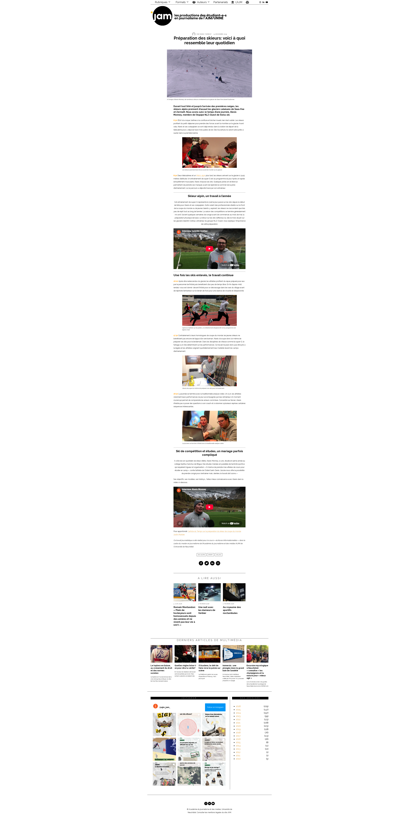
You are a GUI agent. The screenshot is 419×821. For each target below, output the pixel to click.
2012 (238, 752)
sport (210, 554)
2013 (238, 749)
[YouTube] (266, 2)
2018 (238, 732)
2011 (238, 755)
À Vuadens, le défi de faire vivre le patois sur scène (209, 668)
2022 (238, 719)
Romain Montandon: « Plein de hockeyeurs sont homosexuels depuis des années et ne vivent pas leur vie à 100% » (184, 616)
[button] (164, 724)
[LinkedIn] (263, 2)
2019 (238, 729)
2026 (238, 706)
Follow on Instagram (215, 707)
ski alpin (201, 554)
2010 (238, 758)
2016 (238, 739)
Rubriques (160, 2)
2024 (238, 713)
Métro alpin (200, 175)
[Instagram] (260, 2)
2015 (238, 742)
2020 (238, 726)
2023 (238, 716)
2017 (238, 736)
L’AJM (238, 2)
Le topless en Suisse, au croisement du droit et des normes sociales (161, 669)
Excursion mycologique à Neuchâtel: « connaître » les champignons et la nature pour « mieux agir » (257, 671)
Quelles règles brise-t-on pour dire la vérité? (185, 666)
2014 (238, 745)
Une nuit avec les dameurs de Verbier (206, 610)
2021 (238, 722)
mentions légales (214, 812)
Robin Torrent (206, 34)
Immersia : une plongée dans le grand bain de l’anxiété (233, 668)
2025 (238, 709)
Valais (218, 554)
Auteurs (202, 2)
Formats (180, 2)
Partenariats (220, 2)
